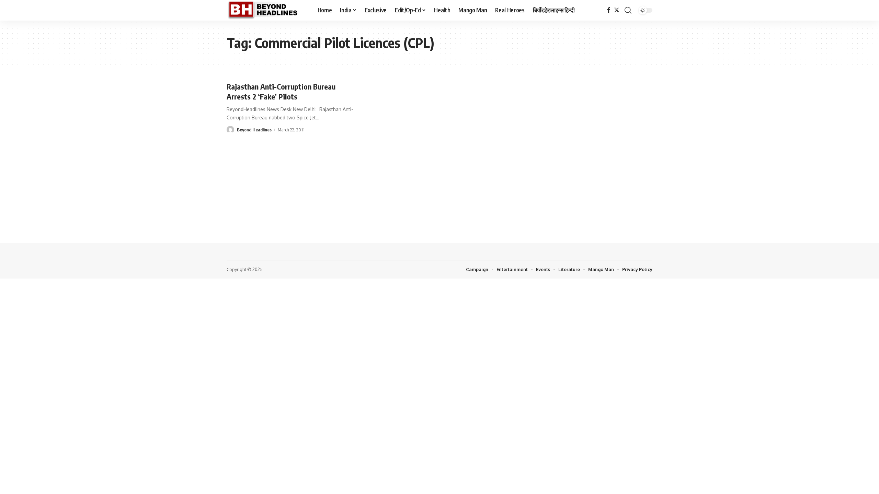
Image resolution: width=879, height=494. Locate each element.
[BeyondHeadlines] (267, 10)
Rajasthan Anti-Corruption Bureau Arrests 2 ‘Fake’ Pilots (281, 91)
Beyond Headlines (254, 129)
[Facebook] (608, 10)
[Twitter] (616, 10)
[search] (628, 10)
